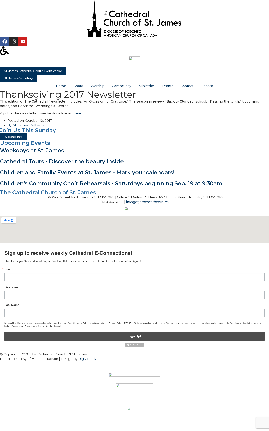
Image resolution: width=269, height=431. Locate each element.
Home (61, 86)
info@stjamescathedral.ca (147, 202)
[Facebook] (4, 41)
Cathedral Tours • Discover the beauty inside (62, 161)
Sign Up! (134, 336)
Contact (186, 86)
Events (167, 86)
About (78, 86)
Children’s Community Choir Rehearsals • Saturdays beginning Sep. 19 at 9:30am (111, 183)
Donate (207, 86)
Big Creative (89, 359)
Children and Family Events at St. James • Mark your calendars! (87, 172)
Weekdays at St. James (32, 150)
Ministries (147, 86)
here (77, 113)
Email (8, 269)
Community (121, 86)
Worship (97, 86)
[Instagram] (13, 41)
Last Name (11, 305)
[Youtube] (22, 41)
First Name (11, 287)
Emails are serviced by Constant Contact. (43, 325)
